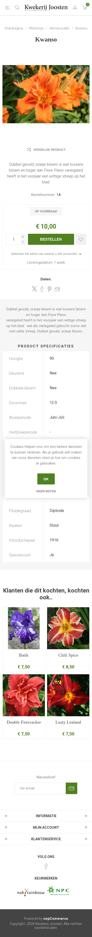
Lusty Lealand (68, 722)
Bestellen (51, 239)
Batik (23, 655)
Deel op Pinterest (49, 289)
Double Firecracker (24, 722)
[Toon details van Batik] (24, 628)
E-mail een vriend (57, 289)
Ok (46, 479)
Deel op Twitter (34, 288)
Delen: (46, 279)
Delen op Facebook (42, 289)
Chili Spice (68, 655)
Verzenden (71, 788)
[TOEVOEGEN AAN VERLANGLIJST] (80, 239)
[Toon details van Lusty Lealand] (68, 695)
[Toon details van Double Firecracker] (24, 695)
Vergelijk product (49, 150)
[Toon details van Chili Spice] (68, 628)
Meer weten (46, 491)
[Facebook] (46, 866)
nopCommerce (55, 919)
